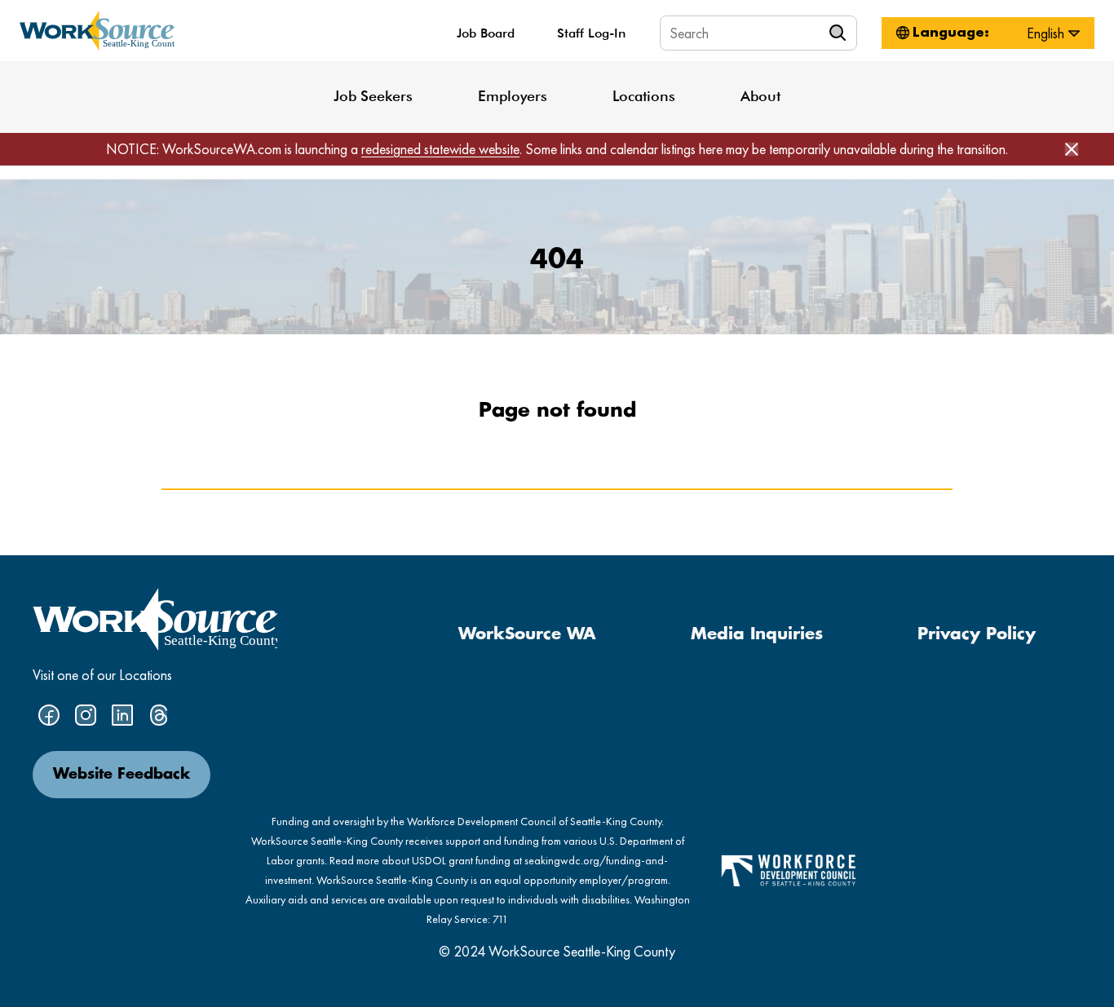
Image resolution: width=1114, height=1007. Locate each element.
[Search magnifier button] (840, 32)
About (760, 95)
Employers (512, 95)
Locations (643, 95)
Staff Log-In (591, 33)
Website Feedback (121, 774)
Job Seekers (373, 95)
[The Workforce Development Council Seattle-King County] (788, 868)
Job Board (486, 33)
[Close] (1071, 149)
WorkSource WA (527, 634)
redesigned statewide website (440, 148)
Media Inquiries (757, 634)
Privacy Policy (976, 634)
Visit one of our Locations (102, 674)
